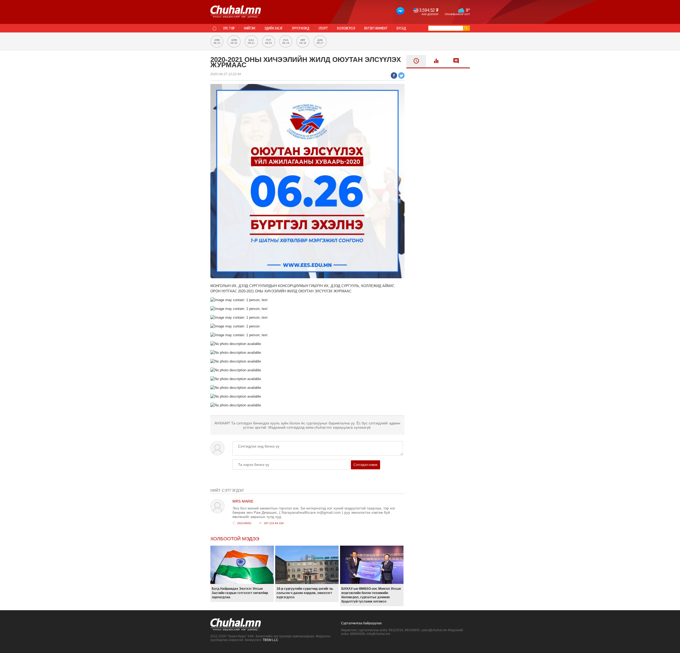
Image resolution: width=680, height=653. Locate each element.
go (466, 28)
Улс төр (229, 28)
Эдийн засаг (273, 28)
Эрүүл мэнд (300, 28)
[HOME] (214, 28)
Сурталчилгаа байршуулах (361, 623)
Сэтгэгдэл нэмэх (365, 465)
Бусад (401, 28)
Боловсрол (346, 28)
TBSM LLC (270, 640)
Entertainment (376, 28)
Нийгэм (249, 28)
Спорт (323, 28)
